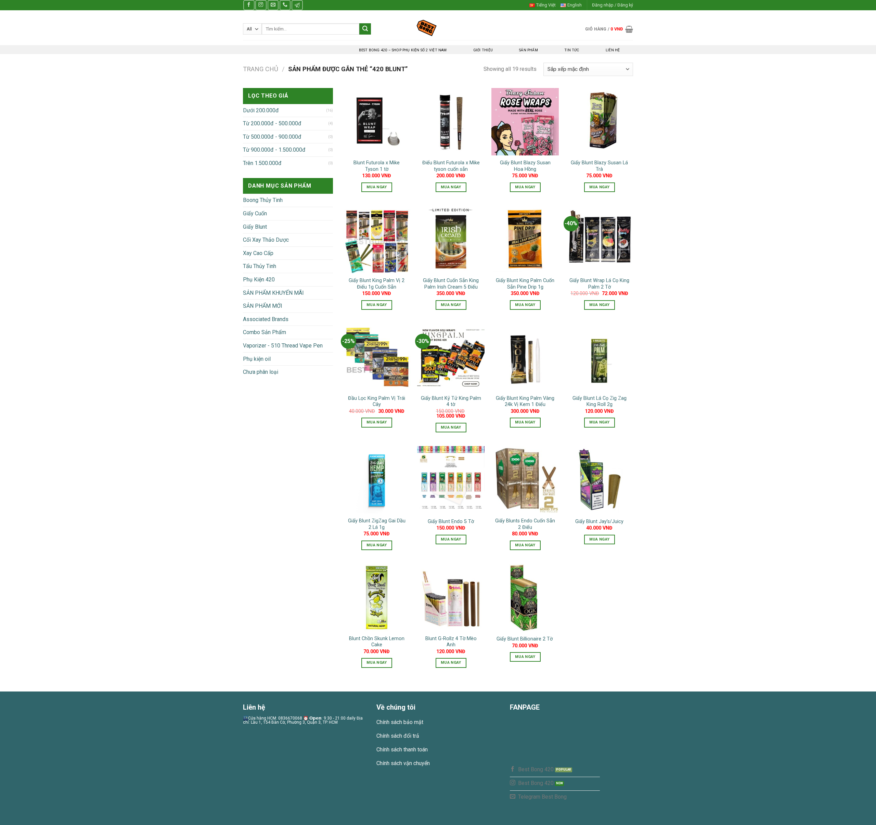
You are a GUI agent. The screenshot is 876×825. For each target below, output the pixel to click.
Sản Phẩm (528, 50)
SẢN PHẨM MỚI (262, 306)
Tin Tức (571, 50)
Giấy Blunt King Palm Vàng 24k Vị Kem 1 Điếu (525, 401)
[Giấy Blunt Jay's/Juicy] (599, 479)
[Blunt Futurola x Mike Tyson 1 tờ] (376, 121)
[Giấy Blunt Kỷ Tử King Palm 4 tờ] (451, 357)
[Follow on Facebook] (248, 5)
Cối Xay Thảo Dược (266, 240)
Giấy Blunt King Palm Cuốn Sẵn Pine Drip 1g (525, 284)
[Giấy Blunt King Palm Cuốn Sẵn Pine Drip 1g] (525, 239)
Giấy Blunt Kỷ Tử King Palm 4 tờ (451, 401)
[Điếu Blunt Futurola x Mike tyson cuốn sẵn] (451, 121)
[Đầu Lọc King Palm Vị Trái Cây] (376, 357)
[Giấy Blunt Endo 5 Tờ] (451, 479)
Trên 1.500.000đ (262, 163)
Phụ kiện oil (257, 359)
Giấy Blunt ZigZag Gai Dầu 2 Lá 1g (376, 524)
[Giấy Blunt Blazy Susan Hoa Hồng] (525, 121)
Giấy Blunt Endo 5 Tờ (451, 521)
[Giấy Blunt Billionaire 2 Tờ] (525, 597)
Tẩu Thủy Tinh (259, 266)
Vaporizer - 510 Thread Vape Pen (283, 345)
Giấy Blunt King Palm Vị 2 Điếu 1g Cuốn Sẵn (376, 284)
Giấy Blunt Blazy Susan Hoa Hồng (525, 166)
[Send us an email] (273, 5)
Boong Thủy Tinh (263, 200)
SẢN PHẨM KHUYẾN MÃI (273, 293)
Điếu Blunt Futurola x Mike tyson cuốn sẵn (451, 166)
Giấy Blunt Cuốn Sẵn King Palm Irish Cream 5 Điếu (451, 284)
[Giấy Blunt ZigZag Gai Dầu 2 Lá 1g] (376, 479)
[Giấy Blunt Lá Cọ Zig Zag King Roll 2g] (599, 357)
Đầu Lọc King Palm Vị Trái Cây (376, 401)
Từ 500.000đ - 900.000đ (272, 137)
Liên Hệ (613, 50)
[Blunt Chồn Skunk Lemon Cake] (376, 597)
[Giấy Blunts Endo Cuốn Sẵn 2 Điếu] (525, 479)
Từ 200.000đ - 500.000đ (272, 123)
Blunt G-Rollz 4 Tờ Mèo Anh (451, 642)
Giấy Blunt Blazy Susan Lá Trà (599, 166)
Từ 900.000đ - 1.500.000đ (274, 150)
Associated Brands (265, 319)
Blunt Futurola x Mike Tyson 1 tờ (376, 166)
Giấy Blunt (255, 227)
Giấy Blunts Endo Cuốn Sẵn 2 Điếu (525, 524)
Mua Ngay (376, 187)
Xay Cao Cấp (258, 253)
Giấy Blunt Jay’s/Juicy (599, 521)
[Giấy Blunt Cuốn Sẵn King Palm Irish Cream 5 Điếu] (451, 239)
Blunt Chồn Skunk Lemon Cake (376, 642)
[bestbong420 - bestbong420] (438, 27)
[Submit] (365, 29)
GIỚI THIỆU (483, 50)
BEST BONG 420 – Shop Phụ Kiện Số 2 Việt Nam (403, 50)
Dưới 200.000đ (261, 110)
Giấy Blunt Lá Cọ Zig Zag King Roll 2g (599, 401)
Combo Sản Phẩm (264, 332)
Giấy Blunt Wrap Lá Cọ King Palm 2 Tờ (599, 284)
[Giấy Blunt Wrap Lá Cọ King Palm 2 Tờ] (599, 239)
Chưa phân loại (260, 372)
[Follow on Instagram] (260, 5)
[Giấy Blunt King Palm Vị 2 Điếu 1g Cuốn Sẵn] (376, 239)
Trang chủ (260, 69)
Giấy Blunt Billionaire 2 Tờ (525, 639)
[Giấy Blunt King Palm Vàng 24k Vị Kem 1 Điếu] (525, 357)
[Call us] (285, 5)
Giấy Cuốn (255, 213)
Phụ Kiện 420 (259, 279)
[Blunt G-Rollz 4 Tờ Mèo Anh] (451, 597)
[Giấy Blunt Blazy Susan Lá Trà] (599, 121)
